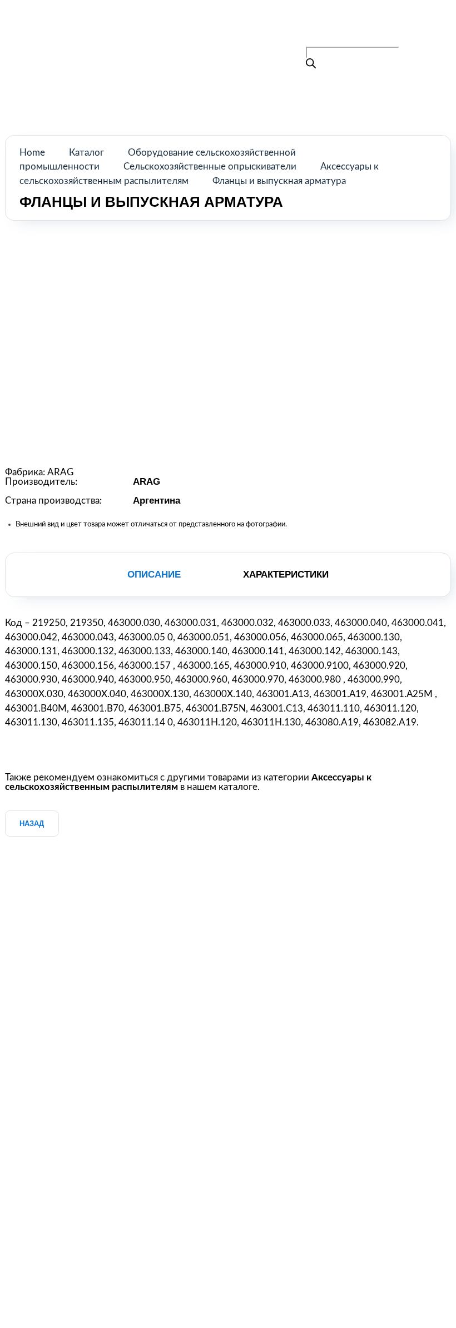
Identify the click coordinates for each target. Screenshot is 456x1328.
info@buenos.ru (367, 39)
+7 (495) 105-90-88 (348, 25)
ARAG (60, 472)
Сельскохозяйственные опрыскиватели (209, 166)
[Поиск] (311, 64)
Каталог (86, 152)
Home (32, 152)
